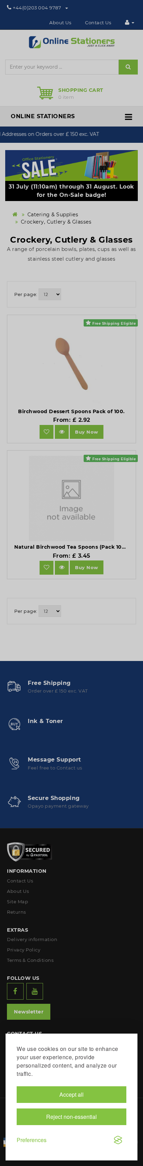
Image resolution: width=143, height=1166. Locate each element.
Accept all (71, 1094)
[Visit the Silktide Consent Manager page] (118, 1140)
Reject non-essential (71, 1117)
